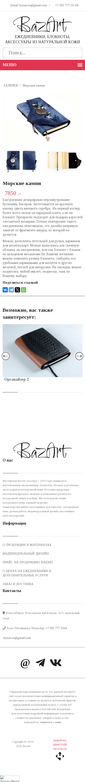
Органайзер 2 (16, 379)
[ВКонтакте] (5, 289)
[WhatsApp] (23, 289)
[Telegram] (11, 289)
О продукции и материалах (27, 545)
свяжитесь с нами (50, 722)
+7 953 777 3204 (56, 628)
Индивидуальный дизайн (26, 553)
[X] (17, 289)
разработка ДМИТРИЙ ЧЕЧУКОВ (60, 744)
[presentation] (6, 356)
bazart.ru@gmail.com (17, 638)
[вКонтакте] (55, 663)
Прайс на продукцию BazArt (28, 562)
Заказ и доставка (18, 584)
